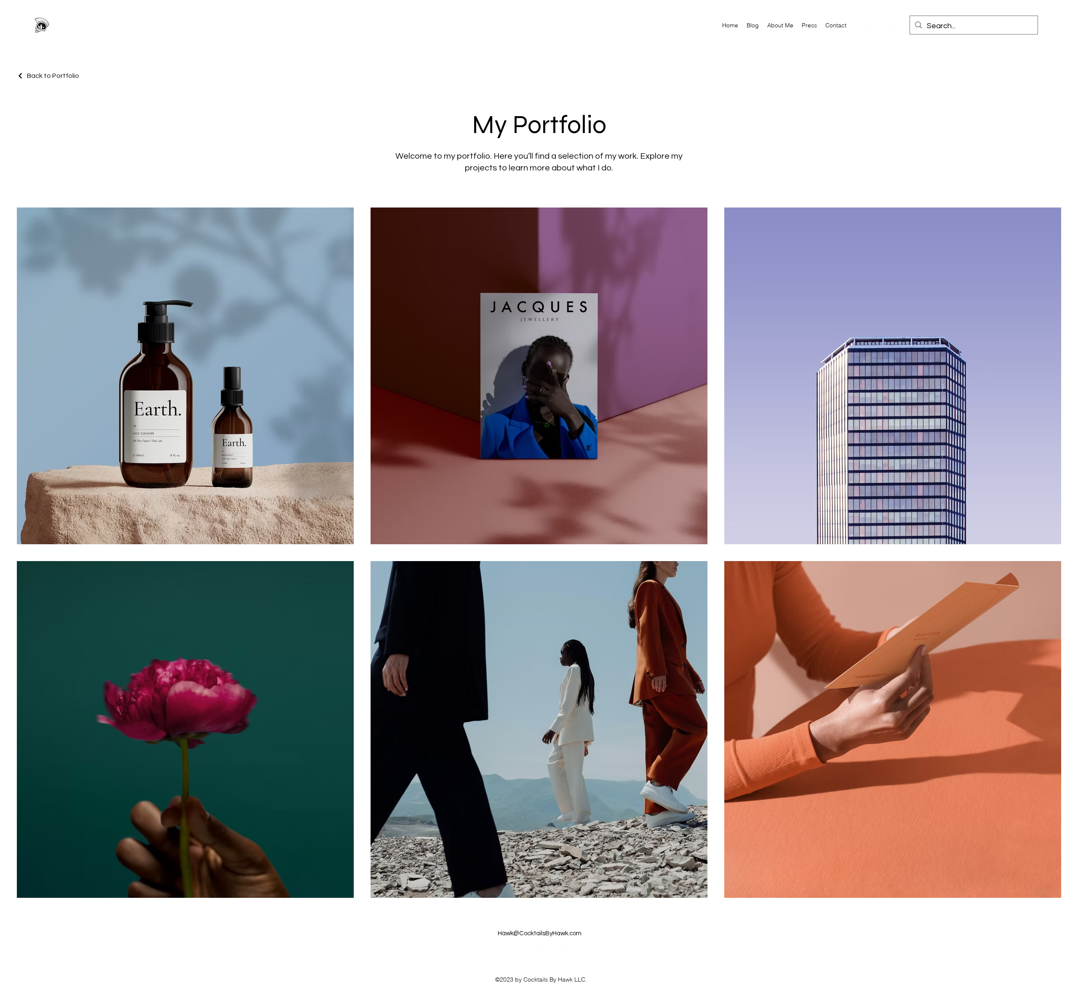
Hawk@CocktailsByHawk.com (540, 933)
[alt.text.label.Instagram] (855, 25)
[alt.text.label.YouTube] (880, 25)
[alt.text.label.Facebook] (893, 25)
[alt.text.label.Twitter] (905, 25)
